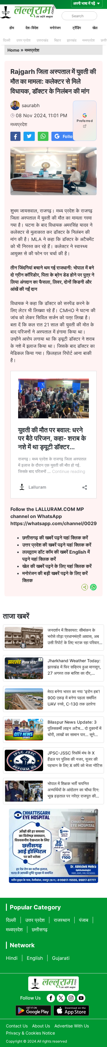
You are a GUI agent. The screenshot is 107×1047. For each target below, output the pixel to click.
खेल (94, 28)
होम (12, 28)
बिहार (57, 40)
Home (13, 50)
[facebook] (50, 998)
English (35, 958)
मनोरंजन (55, 28)
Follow (69, 136)
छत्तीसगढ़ (40, 929)
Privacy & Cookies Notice (30, 1032)
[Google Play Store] (33, 1010)
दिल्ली (6, 40)
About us (41, 1025)
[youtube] (81, 998)
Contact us (17, 1025)
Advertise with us (71, 1025)
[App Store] (71, 1010)
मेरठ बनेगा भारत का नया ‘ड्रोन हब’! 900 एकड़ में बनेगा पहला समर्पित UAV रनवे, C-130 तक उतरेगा (74, 697)
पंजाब (83, 920)
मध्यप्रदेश (88, 40)
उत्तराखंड (42, 40)
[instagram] (71, 998)
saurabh (31, 105)
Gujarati (61, 958)
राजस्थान (62, 920)
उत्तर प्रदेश (23, 40)
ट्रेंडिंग (77, 28)
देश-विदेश (32, 28)
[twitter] (61, 998)
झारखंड (71, 40)
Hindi (12, 958)
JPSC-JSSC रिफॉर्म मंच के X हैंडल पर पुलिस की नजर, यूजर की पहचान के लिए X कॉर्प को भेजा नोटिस (75, 759)
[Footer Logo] (53, 983)
